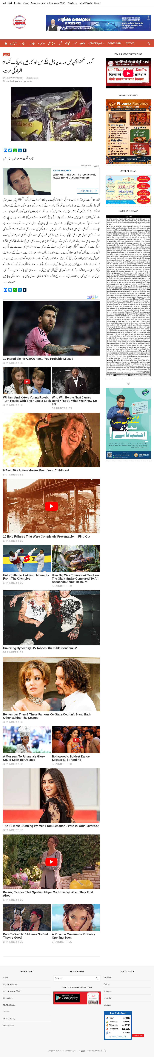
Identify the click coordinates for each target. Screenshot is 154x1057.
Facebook (108, 977)
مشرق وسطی (51, 43)
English (17, 3)
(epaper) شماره (95, 43)
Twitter (107, 984)
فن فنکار (67, 43)
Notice (130, 43)
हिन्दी (10, 3)
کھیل (60, 43)
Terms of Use (8, 1025)
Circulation (72, 3)
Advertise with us (38, 3)
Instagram (108, 991)
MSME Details (86, 3)
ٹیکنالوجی (82, 43)
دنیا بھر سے (41, 43)
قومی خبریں (13, 43)
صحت (75, 43)
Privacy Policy (9, 1018)
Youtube (107, 1004)
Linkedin (107, 997)
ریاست (22, 43)
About (25, 3)
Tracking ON (122, 1037)
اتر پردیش (6, 54)
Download (114, 43)
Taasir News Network (14, 77)
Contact (97, 3)
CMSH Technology (66, 1050)
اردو (4, 3)
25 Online (112, 1037)
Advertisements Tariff (56, 3)
